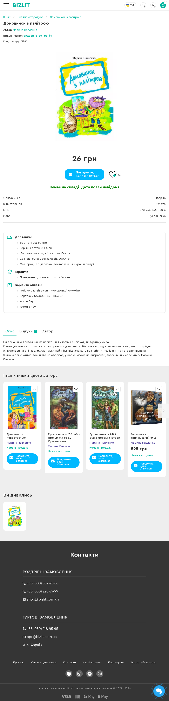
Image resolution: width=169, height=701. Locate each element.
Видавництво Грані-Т (37, 35)
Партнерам (116, 662)
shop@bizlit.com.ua (43, 599)
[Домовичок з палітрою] (84, 96)
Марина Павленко (25, 30)
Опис (9, 331)
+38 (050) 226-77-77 (42, 591)
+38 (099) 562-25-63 (43, 583)
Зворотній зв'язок (143, 662)
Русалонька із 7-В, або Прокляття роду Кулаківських (64, 438)
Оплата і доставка (43, 662)
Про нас (19, 662)
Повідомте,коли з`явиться (87, 174)
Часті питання (92, 662)
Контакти (69, 662)
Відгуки (27, 331)
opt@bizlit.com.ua (42, 637)
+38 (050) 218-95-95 (42, 629)
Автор (47, 331)
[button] (163, 411)
